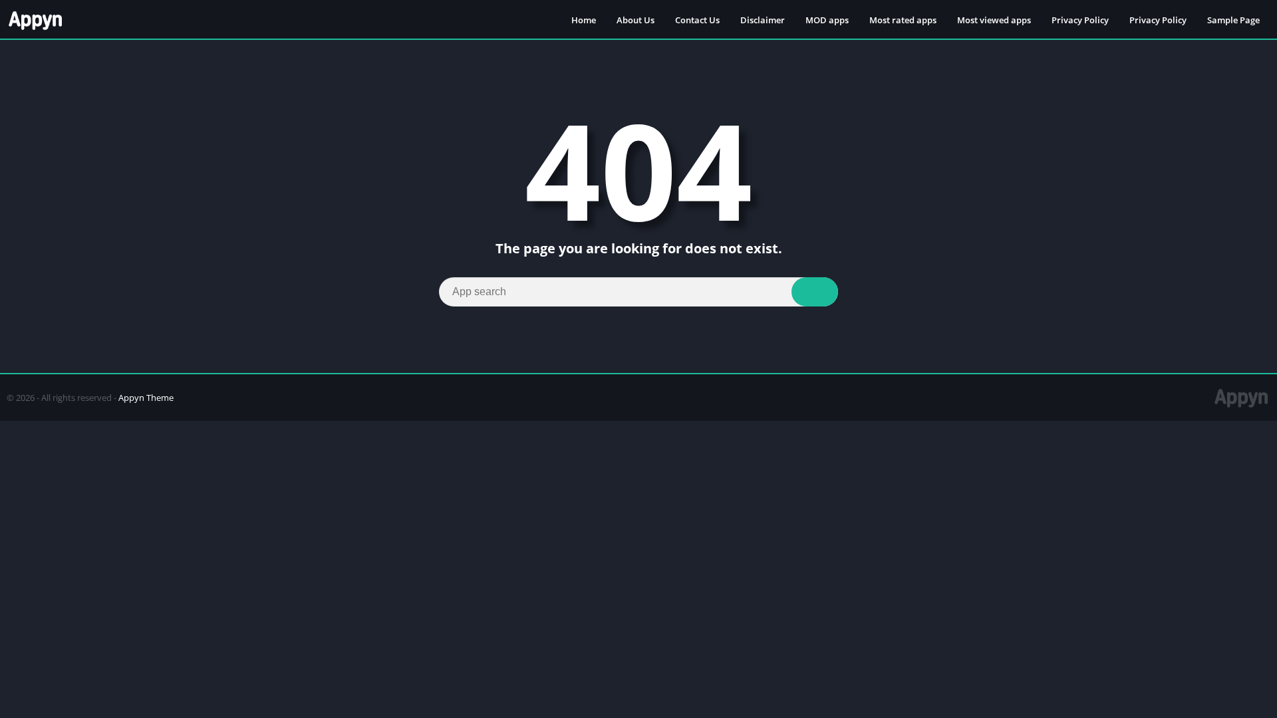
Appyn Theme (146, 398)
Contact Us (697, 20)
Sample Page (1233, 20)
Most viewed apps (994, 20)
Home (583, 20)
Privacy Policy (1080, 20)
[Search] (814, 291)
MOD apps (827, 20)
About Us (635, 20)
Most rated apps (902, 20)
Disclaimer (762, 20)
